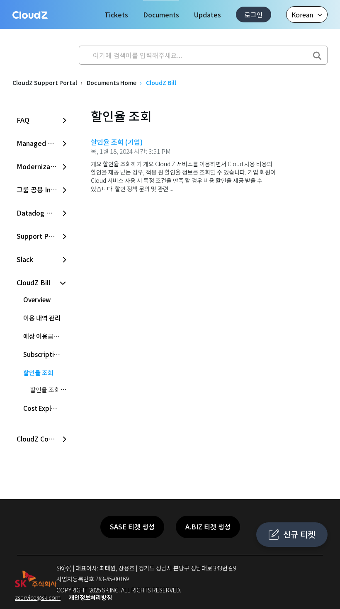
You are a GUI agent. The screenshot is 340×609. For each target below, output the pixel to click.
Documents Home (111, 82)
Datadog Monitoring (42, 213)
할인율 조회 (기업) (53, 389)
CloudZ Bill (161, 82)
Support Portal (40, 236)
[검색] (317, 53)
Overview (37, 299)
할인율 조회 (38, 372)
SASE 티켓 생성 (132, 526)
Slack (25, 259)
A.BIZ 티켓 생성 (208, 526)
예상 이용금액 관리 (45, 336)
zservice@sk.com (38, 597)
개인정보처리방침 (90, 597)
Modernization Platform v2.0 (42, 166)
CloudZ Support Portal (44, 82)
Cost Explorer (43, 408)
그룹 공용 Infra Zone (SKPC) (42, 189)
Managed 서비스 (41, 143)
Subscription (42, 354)
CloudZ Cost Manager (42, 439)
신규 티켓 (299, 534)
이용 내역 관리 (42, 317)
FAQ (23, 120)
